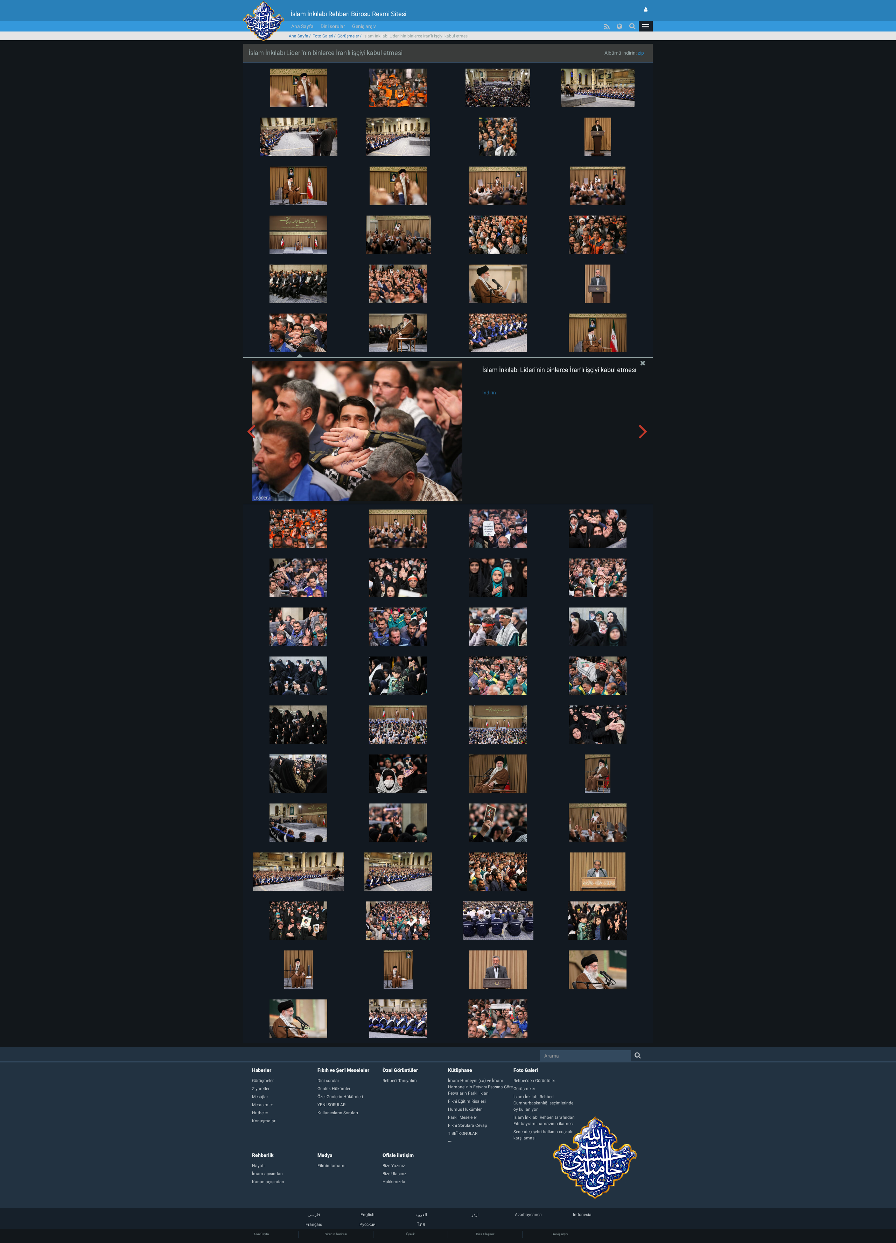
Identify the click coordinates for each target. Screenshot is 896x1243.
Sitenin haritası (336, 1234)
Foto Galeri (323, 36)
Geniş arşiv (364, 26)
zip (641, 53)
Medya (324, 1155)
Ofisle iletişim (398, 1155)
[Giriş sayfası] (646, 9)
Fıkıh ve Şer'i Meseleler (343, 1070)
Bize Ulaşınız (485, 1234)
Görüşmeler (348, 36)
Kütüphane (460, 1070)
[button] (646, 26)
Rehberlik (263, 1155)
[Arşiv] (480, 1141)
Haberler (261, 1070)
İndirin (489, 392)
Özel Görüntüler (400, 1070)
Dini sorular (333, 26)
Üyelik (410, 1234)
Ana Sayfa (302, 26)
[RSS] (607, 26)
